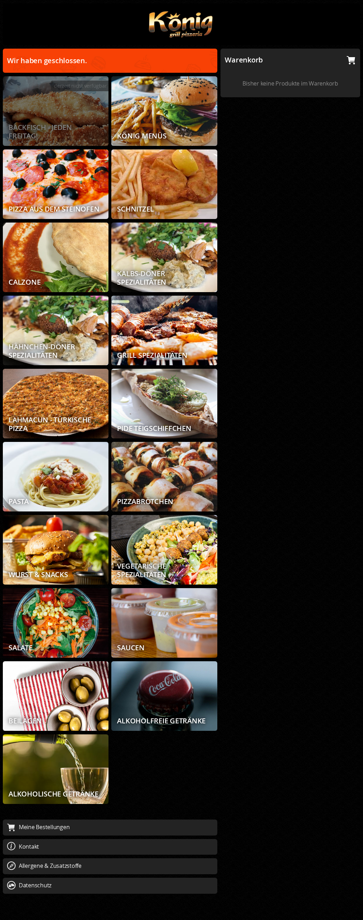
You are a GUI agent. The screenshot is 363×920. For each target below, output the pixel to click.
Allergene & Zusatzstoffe (50, 866)
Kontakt (29, 846)
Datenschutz (35, 885)
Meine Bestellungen (44, 827)
